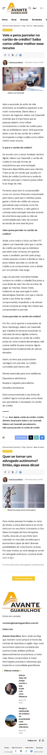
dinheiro (6, 420)
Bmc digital (14, 417)
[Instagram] (42, 740)
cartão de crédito (28, 417)
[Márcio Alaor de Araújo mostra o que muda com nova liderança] (11, 689)
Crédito (40, 417)
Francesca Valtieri (16, 62)
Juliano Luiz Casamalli (12, 424)
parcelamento (29, 424)
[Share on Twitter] (12, 55)
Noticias (7, 30)
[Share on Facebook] (9, 55)
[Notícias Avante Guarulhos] (17, 8)
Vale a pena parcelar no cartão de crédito (21, 428)
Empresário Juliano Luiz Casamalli (26, 420)
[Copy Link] (16, 55)
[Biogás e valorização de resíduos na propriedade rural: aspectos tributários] (11, 721)
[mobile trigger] (5, 8)
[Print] (20, 55)
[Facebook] (39, 740)
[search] (30, 8)
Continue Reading (23, 578)
